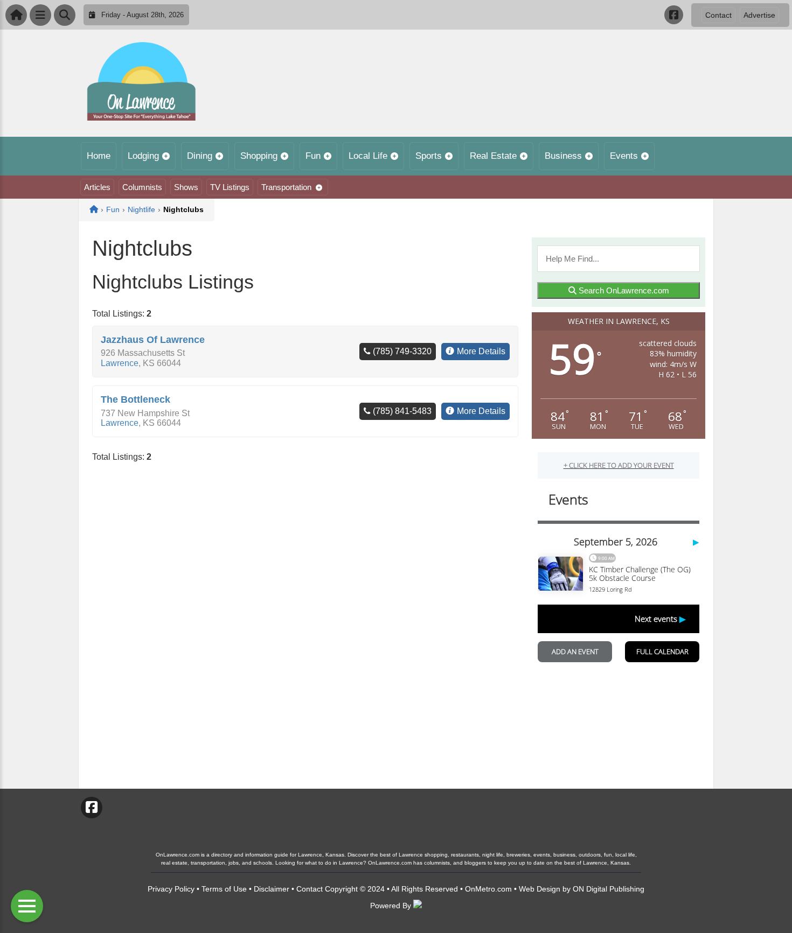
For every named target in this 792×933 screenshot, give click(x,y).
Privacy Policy (171, 889)
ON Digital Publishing (608, 889)
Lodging (143, 156)
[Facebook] (673, 14)
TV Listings (229, 187)
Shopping (258, 156)
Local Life (368, 156)
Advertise (759, 15)
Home (98, 156)
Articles (97, 187)
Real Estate (493, 156)
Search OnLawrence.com (622, 290)
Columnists (142, 187)
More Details (481, 351)
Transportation (286, 187)
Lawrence (119, 363)
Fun (313, 156)
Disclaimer (271, 889)
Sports (428, 156)
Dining (199, 156)
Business (563, 156)
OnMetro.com (488, 889)
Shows (186, 187)
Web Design (539, 889)
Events (624, 156)
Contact (718, 15)
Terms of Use (224, 889)
